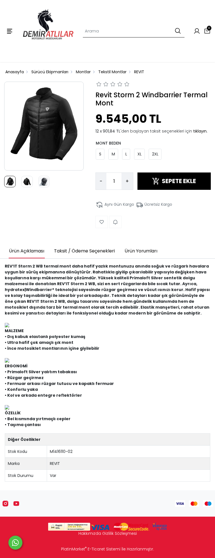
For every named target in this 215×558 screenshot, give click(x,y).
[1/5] (98, 85)
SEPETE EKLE (179, 181)
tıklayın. (200, 131)
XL (139, 154)
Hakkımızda (89, 533)
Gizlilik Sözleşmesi (119, 533)
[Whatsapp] (15, 543)
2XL (155, 154)
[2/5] (102, 85)
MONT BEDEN (108, 143)
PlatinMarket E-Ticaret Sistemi (90, 549)
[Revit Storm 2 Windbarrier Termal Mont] (43, 126)
